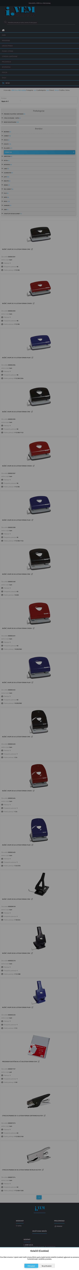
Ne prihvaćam (47, 1266)
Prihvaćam (31, 1266)
